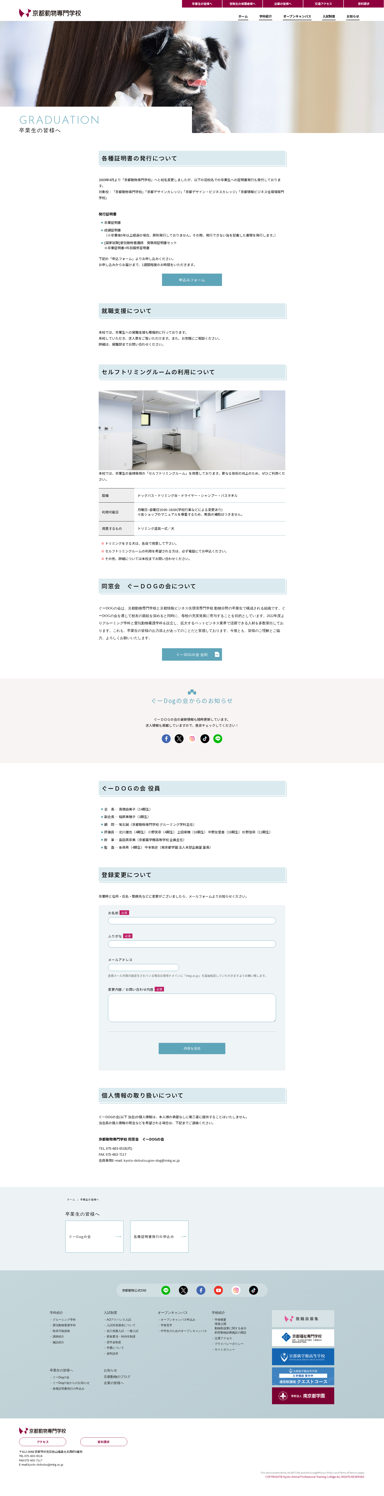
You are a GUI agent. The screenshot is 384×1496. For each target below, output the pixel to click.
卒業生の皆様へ (202, 4)
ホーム (243, 16)
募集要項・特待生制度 (121, 1336)
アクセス (43, 1442)
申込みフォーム (192, 279)
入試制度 (329, 16)
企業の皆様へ (283, 4)
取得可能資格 (61, 1331)
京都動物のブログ (117, 1377)
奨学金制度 (114, 1342)
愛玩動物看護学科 (64, 1325)
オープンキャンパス (297, 16)
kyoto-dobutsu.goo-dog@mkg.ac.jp (152, 1160)
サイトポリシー (225, 1349)
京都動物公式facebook (166, 738)
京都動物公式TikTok (204, 738)
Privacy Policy (326, 1472)
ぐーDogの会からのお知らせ (71, 1382)
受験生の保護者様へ (243, 4)
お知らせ (353, 16)
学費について (115, 1347)
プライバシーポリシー (229, 1343)
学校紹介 (218, 1312)
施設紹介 (58, 1342)
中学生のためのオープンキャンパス (184, 1331)
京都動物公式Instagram (192, 738)
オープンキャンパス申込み (178, 1319)
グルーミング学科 (64, 1319)
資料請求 (364, 4)
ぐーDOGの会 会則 (192, 654)
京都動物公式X (179, 738)
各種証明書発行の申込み (68, 1388)
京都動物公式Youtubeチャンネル (218, 1290)
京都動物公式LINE (217, 738)
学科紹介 (265, 16)
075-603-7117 (33, 1460)
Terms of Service (348, 1472)
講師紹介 (58, 1336)
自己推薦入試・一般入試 (122, 1331)
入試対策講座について (121, 1325)
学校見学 (166, 1325)
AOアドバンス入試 (119, 1319)
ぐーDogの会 (61, 1377)
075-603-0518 (33, 1456)
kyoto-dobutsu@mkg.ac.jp (45, 1464)
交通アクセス (323, 4)
